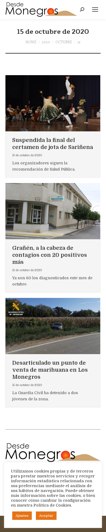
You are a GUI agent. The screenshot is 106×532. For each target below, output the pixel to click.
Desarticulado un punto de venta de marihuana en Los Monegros (50, 370)
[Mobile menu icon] (95, 9)
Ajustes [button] (22, 516)
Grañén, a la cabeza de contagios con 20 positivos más (49, 255)
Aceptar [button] (46, 516)
